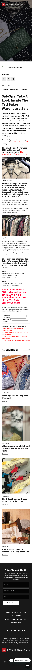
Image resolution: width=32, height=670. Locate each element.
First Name (6, 316)
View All (26, 350)
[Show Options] (20, 591)
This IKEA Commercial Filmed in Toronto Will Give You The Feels (16, 448)
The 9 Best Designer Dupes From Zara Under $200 (14, 500)
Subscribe (10, 603)
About (7, 619)
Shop (12, 616)
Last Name (6, 318)
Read (24, 612)
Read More (5, 401)
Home (8, 612)
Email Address (7, 320)
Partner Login (16, 623)
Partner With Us (16, 619)
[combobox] (8, 591)
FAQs (25, 619)
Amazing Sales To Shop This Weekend (15, 397)
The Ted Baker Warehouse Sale (19, 142)
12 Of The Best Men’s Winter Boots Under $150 (16, 340)
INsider (18, 616)
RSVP (5, 321)
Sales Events (16, 612)
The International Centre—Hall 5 (14, 153)
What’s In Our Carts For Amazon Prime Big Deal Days (15, 550)
